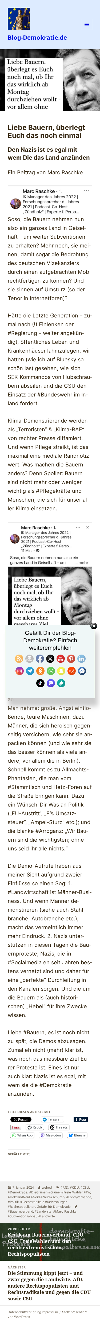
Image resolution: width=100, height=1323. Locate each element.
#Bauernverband (20, 1211)
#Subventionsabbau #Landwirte (31, 1216)
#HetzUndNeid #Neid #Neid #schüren (36, 1197)
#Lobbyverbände (78, 1197)
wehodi (47, 1187)
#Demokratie (17, 1192)
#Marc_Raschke (65, 1211)
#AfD (64, 1187)
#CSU (85, 1187)
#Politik (13, 1202)
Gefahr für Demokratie (54, 1206)
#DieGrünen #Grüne (44, 1192)
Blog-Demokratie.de (37, 37)
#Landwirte (43, 1211)
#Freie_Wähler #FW (75, 1192)
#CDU (74, 1187)
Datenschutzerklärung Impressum (33, 1312)
